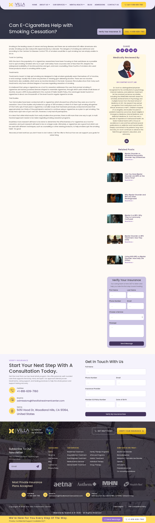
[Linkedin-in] (127, 141)
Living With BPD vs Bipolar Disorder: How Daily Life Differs (135, 258)
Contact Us (113, 4)
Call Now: (30, 494)
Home (34, 4)
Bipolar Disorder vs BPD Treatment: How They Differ (134, 238)
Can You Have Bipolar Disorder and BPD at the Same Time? (135, 176)
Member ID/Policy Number (95, 399)
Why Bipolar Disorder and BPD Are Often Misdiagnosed (135, 197)
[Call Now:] (24, 495)
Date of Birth (121, 399)
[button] (118, 50)
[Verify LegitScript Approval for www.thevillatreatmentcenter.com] (49, 434)
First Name (113, 290)
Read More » (129, 160)
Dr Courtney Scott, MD (127, 82)
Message (113, 323)
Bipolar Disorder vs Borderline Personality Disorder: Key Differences (135, 155)
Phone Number (115, 301)
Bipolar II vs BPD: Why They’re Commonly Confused (133, 217)
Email (129, 301)
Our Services (59, 4)
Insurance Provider (92, 389)
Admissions (100, 4)
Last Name (131, 290)
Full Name (89, 367)
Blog (90, 4)
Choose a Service (116, 312)
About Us (44, 4)
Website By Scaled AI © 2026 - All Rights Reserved (77, 513)
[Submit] (37, 466)
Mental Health (76, 4)
